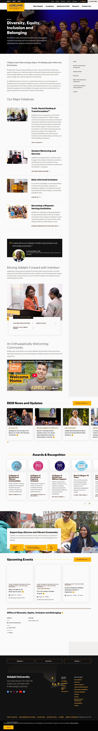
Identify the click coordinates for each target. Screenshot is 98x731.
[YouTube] (20, 692)
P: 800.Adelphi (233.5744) (17, 687)
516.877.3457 (12, 627)
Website (11, 632)
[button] (83, 1)
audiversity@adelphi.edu (15, 622)
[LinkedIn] (24, 692)
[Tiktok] (17, 692)
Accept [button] (8, 727)
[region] (49, 425)
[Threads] (11, 692)
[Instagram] (14, 692)
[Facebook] (8, 692)
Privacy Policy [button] (74, 723)
